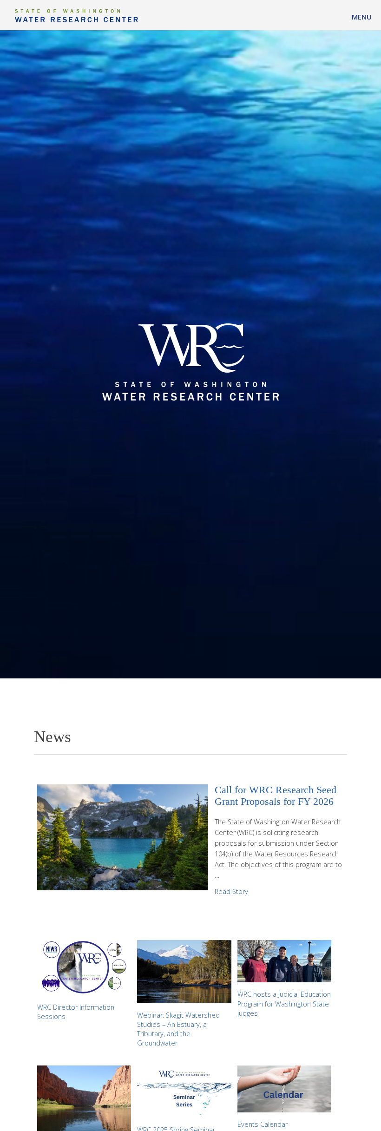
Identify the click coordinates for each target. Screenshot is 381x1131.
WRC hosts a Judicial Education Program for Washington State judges (284, 1003)
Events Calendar (262, 1124)
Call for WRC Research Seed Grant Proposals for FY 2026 (275, 796)
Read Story (231, 891)
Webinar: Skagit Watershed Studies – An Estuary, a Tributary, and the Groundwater (178, 1029)
